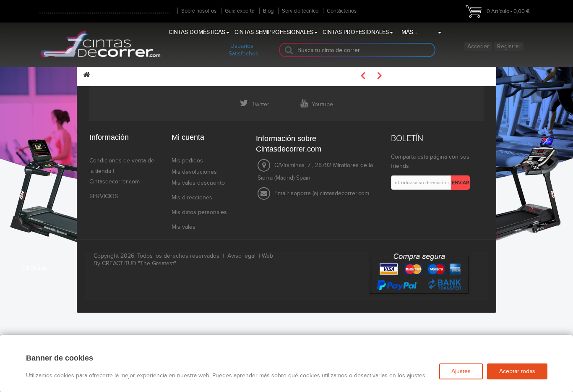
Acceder (478, 46)
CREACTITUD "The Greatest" (139, 263)
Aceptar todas (517, 371)
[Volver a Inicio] (86, 75)
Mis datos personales (199, 212)
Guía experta (240, 11)
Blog (268, 11)
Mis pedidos (187, 160)
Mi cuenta (188, 137)
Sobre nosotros (198, 11)
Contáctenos (342, 11)
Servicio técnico (300, 11)
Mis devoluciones (194, 172)
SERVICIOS (103, 196)
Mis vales (183, 227)
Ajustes (461, 371)
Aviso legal (241, 256)
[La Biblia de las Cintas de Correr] (100, 43)
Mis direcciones (192, 197)
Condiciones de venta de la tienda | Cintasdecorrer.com (121, 171)
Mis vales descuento (198, 183)
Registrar (509, 46)
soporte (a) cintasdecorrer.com (330, 193)
